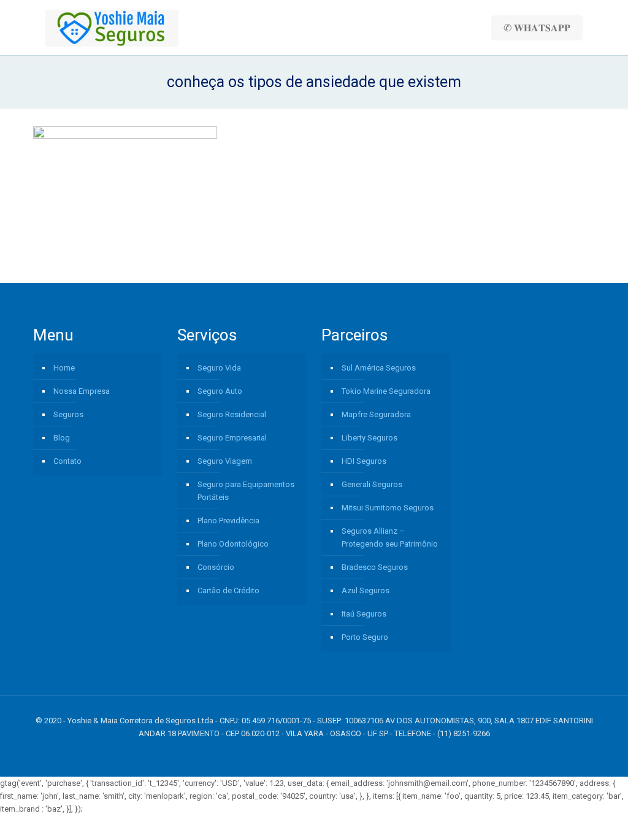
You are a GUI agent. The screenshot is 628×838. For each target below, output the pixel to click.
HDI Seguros (364, 461)
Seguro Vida (219, 367)
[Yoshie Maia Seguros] (111, 27)
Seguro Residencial (231, 414)
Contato (67, 461)
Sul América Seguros (379, 367)
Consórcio (215, 567)
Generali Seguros (372, 484)
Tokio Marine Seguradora (386, 391)
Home (64, 367)
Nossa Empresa (81, 391)
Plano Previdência (228, 520)
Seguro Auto (219, 391)
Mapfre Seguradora (376, 414)
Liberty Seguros (369, 437)
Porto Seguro (365, 637)
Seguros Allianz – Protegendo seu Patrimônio (390, 537)
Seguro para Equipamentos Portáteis (245, 491)
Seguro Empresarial (232, 437)
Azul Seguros (365, 590)
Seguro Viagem (224, 461)
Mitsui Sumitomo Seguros (388, 507)
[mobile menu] (456, 27)
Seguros (68, 414)
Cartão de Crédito (228, 590)
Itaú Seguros (364, 613)
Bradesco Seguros (375, 567)
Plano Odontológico (233, 543)
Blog (61, 437)
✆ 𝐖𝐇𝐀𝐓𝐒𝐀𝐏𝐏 (537, 28)
